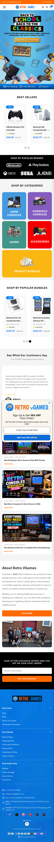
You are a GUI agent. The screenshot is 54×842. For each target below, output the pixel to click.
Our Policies (7, 732)
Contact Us (6, 780)
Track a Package (8, 772)
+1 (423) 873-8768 (12, 790)
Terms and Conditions (10, 744)
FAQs (4, 717)
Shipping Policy (8, 741)
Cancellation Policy (9, 752)
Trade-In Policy (8, 756)
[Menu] (4, 7)
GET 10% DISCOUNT (27, 679)
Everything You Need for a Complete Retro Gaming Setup (27, 547)
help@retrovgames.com (14, 794)
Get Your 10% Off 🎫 (27, 437)
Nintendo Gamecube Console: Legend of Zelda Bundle (42, 319)
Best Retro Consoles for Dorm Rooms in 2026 (22, 504)
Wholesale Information (11, 724)
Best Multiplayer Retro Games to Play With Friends (24, 460)
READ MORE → (9, 464)
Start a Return (7, 776)
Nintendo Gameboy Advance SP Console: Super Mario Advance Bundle (14, 319)
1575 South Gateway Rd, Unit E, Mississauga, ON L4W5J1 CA (28, 808)
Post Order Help (9, 763)
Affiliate (5, 768)
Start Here (7, 708)
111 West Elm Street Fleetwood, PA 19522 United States (27, 802)
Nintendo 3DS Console (39, 128)
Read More (27, 613)
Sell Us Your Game (9, 721)
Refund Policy (7, 737)
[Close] (49, 403)
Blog (4, 713)
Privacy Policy (7, 748)
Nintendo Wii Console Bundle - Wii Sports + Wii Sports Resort (15, 129)
